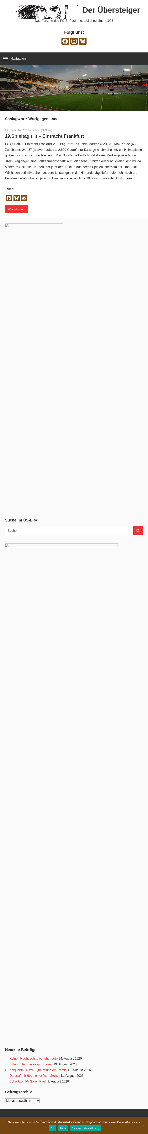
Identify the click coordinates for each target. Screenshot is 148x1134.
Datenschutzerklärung (85, 1128)
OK (52, 1128)
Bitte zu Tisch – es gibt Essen (30, 1064)
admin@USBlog (42, 130)
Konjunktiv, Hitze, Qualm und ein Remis (38, 1070)
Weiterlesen (15, 209)
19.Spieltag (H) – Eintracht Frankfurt (44, 136)
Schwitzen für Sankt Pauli (27, 1081)
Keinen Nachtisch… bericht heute (33, 1058)
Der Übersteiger (111, 10)
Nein (63, 1128)
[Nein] (143, 1126)
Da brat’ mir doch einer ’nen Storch (34, 1075)
